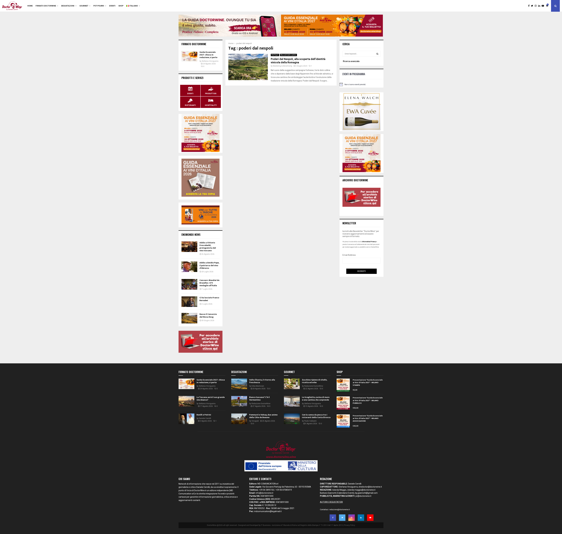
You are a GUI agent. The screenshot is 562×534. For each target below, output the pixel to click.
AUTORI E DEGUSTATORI (331, 502)
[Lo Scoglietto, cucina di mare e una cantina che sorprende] (292, 401)
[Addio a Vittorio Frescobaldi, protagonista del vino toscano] (189, 246)
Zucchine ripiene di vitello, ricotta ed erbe (314, 381)
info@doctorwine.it (264, 493)
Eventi (112, 6)
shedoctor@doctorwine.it (370, 487)
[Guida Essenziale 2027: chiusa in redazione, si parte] (189, 56)
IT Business (266, 525)
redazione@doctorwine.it (339, 510)
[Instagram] (536, 6)
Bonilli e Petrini (204, 414)
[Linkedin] (540, 6)
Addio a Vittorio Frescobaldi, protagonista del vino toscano (207, 246)
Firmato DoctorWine (46, 6)
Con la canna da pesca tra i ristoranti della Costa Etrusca (316, 416)
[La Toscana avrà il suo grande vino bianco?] (186, 401)
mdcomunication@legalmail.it (268, 511)
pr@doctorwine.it (363, 496)
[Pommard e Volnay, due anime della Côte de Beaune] (239, 419)
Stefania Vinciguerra (210, 61)
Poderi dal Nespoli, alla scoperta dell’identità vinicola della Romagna (298, 60)
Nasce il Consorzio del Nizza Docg (208, 315)
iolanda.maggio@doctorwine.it (361, 490)
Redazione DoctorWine (261, 404)
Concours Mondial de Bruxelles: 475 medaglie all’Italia (209, 283)
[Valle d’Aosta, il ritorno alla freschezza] (239, 384)
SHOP (120, 6)
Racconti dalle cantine (288, 55)
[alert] (361, 84)
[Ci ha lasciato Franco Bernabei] (189, 301)
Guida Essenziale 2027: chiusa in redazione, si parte (208, 54)
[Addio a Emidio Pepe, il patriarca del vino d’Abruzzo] (189, 266)
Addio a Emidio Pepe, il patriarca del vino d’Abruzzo (209, 265)
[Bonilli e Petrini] (186, 419)
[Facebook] (529, 6)
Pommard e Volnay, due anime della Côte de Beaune (263, 416)
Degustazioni (67, 6)
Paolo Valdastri (310, 421)
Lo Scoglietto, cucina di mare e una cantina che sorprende (315, 399)
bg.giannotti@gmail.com (366, 493)
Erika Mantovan (258, 386)
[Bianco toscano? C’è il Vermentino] (239, 401)
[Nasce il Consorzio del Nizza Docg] (189, 318)
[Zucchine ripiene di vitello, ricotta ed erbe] (292, 384)
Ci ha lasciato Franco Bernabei (209, 299)
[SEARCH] (377, 54)
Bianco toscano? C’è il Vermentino (259, 399)
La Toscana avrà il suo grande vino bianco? (211, 399)
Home (30, 6)
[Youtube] (543, 6)
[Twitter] (533, 6)
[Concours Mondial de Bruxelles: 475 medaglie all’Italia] (189, 284)
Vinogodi (255, 421)
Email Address (349, 255)
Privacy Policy (349, 525)
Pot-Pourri (98, 6)
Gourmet (83, 6)
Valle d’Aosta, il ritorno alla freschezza (262, 381)
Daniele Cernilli (205, 418)
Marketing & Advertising (282, 66)
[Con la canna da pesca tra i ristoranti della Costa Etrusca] (292, 419)
